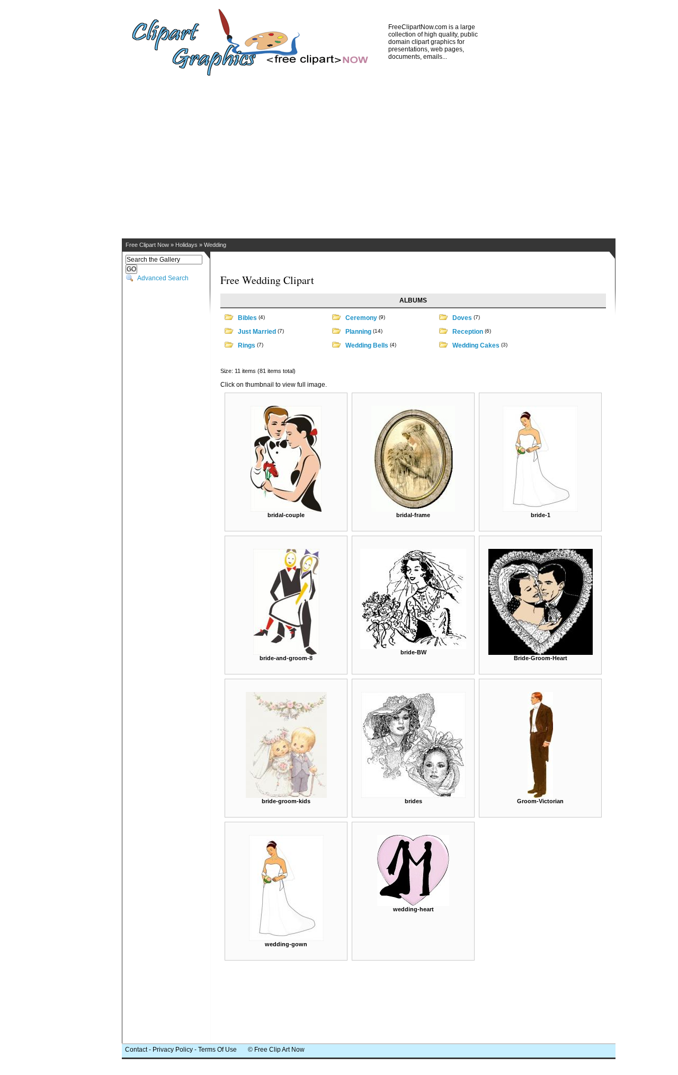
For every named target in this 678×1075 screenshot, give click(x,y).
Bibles (247, 318)
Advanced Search (163, 278)
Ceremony (361, 318)
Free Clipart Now (147, 245)
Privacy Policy (173, 1049)
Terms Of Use (217, 1049)
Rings (246, 345)
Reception (468, 331)
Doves (462, 318)
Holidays (186, 245)
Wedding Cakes (476, 345)
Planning (358, 331)
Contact (136, 1049)
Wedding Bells (367, 345)
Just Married (257, 331)
